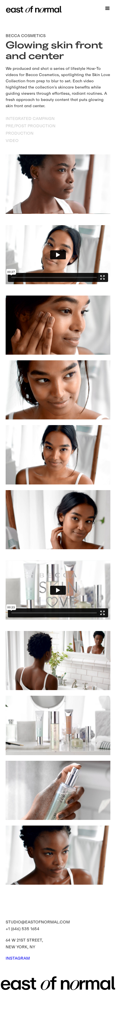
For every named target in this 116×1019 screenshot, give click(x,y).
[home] (21, 6)
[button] (107, 8)
